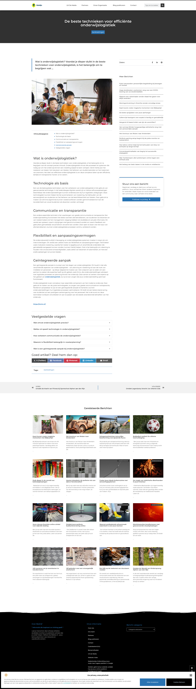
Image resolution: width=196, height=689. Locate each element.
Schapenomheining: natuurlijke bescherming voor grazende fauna (112, 437)
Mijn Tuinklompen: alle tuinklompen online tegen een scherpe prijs (139, 159)
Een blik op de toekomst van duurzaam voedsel (114, 569)
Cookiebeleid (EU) (94, 646)
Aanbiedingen (98, 32)
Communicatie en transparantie (67, 139)
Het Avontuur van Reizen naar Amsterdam (135, 133)
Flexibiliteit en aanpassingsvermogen (69, 142)
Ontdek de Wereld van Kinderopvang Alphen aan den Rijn (147, 569)
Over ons (91, 628)
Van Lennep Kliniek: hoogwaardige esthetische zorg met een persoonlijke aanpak (140, 128)
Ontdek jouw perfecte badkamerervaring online (75, 525)
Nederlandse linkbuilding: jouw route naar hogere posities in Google (100, 662)
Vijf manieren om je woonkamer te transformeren (46, 569)
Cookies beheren (179, 682)
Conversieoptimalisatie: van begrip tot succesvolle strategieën (137, 152)
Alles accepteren (152, 682)
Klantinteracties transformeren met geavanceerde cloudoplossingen (146, 525)
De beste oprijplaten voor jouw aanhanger (135, 113)
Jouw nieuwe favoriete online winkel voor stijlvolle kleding (46, 525)
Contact (133, 5)
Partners (85, 5)
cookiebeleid (67, 683)
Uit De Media (71, 5)
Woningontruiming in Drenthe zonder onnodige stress (139, 103)
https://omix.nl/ (39, 304)
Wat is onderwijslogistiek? (65, 133)
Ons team (91, 632)
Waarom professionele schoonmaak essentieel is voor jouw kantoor (113, 525)
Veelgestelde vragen (63, 148)
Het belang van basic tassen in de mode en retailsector (139, 164)
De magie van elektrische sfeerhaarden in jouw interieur (148, 481)
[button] (191, 675)
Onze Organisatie (100, 5)
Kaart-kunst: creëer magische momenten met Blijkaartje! (140, 108)
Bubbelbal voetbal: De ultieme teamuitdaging (144, 437)
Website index (93, 657)
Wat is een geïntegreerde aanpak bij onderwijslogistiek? (71, 349)
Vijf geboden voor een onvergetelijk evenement (79, 569)
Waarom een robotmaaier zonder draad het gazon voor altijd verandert (139, 97)
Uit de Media (92, 654)
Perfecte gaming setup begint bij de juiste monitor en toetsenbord (139, 139)
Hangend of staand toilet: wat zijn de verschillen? (137, 122)
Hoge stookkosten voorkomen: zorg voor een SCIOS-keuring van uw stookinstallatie (138, 91)
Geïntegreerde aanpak (64, 145)
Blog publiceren (119, 5)
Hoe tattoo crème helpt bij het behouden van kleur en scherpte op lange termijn (139, 146)
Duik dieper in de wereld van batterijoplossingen (44, 481)
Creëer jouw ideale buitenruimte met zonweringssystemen (114, 481)
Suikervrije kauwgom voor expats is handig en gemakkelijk (141, 117)
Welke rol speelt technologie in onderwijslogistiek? (71, 329)
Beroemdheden (93, 650)
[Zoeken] (162, 5)
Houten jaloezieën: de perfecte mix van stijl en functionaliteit (80, 481)
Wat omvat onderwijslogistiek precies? (71, 323)
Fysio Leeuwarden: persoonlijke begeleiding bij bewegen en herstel (140, 84)
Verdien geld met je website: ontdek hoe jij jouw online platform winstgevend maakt (100, 669)
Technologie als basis (63, 136)
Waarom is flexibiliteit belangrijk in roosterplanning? (71, 342)
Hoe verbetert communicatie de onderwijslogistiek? (71, 336)
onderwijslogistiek (52, 277)
